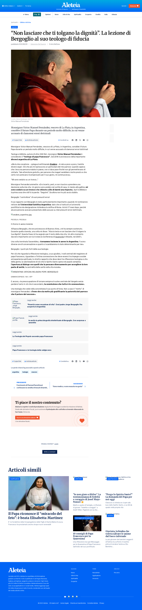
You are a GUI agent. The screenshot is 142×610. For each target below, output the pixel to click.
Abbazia (114, 14)
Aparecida (59, 237)
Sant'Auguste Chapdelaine (79, 9)
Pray (35, 14)
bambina (110, 516)
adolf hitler (78, 479)
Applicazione (96, 575)
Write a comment (50, 452)
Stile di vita (66, 14)
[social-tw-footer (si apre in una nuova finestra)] (73, 597)
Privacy (101, 603)
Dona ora (133, 6)
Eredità (98, 14)
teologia (25, 372)
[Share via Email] (84, 140)
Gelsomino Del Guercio (38, 44)
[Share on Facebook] (72, 140)
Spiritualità (77, 14)
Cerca (29, 6)
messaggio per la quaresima (84, 518)
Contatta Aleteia (92, 603)
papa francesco (112, 479)
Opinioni (48, 14)
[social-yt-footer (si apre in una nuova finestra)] (65, 597)
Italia (105, 14)
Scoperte (88, 14)
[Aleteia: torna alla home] (71, 5)
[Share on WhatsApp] (87, 140)
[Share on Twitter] (80, 140)
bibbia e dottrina (25, 22)
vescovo (34, 372)
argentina (15, 372)
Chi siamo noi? (54, 603)
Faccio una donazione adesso (26, 418)
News (57, 14)
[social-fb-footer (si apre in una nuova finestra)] (69, 597)
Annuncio (95, 578)
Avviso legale (64, 603)
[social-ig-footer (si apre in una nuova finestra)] (77, 597)
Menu (27, 14)
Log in (56, 444)
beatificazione (14, 479)
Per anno (117, 573)
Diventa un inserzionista (78, 603)
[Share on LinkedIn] (76, 140)
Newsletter (96, 573)
